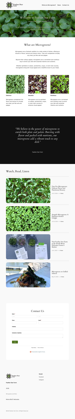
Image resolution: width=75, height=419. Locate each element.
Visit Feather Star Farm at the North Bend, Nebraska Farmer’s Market (60, 244)
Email (41, 320)
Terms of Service (41, 347)
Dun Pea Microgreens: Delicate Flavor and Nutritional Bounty (59, 188)
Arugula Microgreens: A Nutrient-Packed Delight (60, 216)
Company (14, 326)
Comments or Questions (16, 333)
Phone (13, 320)
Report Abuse (33, 347)
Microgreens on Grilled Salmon (60, 272)
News (62, 193)
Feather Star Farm (11, 382)
